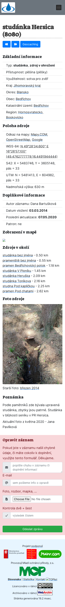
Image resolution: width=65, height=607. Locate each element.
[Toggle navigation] (59, 7)
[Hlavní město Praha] (31, 553)
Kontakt (40, 579)
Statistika (28, 579)
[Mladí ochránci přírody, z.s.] (33, 571)
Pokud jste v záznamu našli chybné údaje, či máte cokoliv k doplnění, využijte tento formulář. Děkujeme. (29, 453)
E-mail (7, 475)
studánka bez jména (18, 255)
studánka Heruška (16, 276)
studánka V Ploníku (17, 271)
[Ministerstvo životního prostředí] (14, 553)
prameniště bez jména (19, 260)
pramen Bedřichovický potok (24, 265)
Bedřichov (23, 99)
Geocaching (30, 44)
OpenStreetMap (18, 140)
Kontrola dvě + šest (17, 508)
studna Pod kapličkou (19, 286)
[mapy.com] (50, 553)
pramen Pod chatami (18, 291)
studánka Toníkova (17, 281)
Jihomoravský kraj (27, 85)
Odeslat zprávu (32, 529)
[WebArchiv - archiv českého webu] (45, 593)
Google (37, 140)
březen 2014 (29, 388)
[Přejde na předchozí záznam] (7, 44)
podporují (37, 546)
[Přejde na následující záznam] (15, 44)
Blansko (23, 92)
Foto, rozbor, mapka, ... (20, 491)
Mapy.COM (39, 134)
